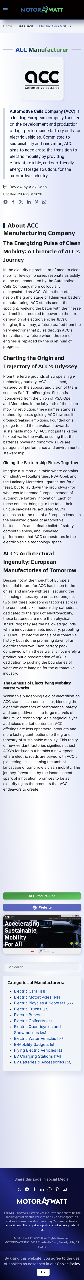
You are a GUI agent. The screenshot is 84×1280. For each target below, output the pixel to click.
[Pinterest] (36, 201)
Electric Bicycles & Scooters (44, 1003)
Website (45, 907)
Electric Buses (30, 1015)
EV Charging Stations (37, 1056)
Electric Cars (29, 991)
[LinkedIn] (28, 201)
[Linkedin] (42, 1189)
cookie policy (60, 1225)
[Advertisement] (42, 844)
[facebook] (34, 1189)
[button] (5, 9)
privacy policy (41, 1225)
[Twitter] (21, 201)
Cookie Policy (68, 1264)
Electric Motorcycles (37, 997)
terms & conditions (17, 1225)
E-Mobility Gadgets (34, 1044)
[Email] (64, 1189)
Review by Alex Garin (28, 187)
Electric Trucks (31, 1009)
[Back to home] (42, 9)
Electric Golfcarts (33, 1021)
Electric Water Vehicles (39, 1038)
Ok (43, 1272)
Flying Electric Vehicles (38, 1050)
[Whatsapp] (44, 201)
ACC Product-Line (42, 896)
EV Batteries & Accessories (42, 1062)
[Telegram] (5, 201)
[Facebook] (13, 201)
